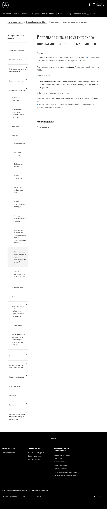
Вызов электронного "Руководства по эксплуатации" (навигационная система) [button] (19, 340)
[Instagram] (102, 496)
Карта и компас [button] (17, 325)
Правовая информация (10, 496)
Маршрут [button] (15, 135)
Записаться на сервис (62, 455)
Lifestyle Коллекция (61, 462)
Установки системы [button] (16, 60)
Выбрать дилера (34, 459)
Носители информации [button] (17, 377)
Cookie (24, 496)
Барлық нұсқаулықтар (15, 22)
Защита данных (35, 496)
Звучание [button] (12, 405)
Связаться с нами (8, 453)
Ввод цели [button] (15, 126)
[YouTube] (98, 496)
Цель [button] (13, 297)
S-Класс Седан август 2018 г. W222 (36, 22)
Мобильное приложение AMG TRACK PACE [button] (17, 70)
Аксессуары (58, 458)
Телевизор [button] (13, 395)
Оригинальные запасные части (65, 472)
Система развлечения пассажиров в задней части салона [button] (17, 416)
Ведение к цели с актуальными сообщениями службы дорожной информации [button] (18, 311)
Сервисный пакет (60, 468)
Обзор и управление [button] (16, 50)
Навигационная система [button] (17, 90)
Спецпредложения (35, 456)
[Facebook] (94, 496)
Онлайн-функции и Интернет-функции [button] (16, 366)
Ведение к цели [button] (17, 287)
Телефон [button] (12, 356)
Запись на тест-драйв (36, 453)
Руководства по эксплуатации (65, 475)
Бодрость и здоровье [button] (16, 81)
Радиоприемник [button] (15, 386)
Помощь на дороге (61, 465)
